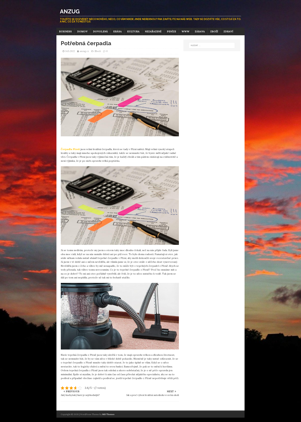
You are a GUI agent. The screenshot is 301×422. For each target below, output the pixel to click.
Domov (82, 31)
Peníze (171, 31)
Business (65, 31)
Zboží (214, 31)
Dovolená (100, 31)
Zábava (200, 31)
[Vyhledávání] (211, 45)
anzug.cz (85, 51)
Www (185, 31)
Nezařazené (153, 31)
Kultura (133, 31)
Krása (117, 31)
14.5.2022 (70, 51)
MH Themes (108, 414)
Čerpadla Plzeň (70, 149)
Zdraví (228, 31)
